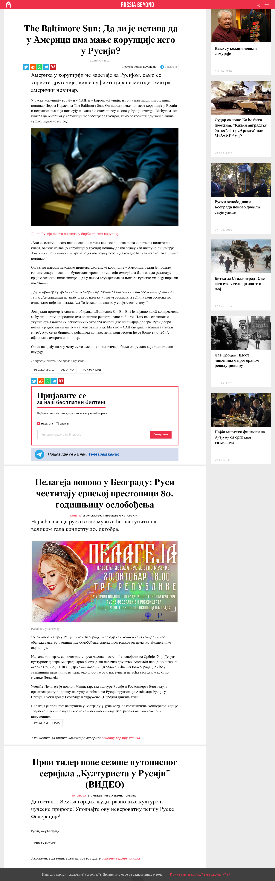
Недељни (47, 423)
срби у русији (45, 843)
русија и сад (44, 369)
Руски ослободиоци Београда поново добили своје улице (237, 207)
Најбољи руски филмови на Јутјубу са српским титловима (240, 437)
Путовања (79, 795)
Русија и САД (91, 369)
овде (124, 874)
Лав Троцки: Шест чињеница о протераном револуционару (237, 360)
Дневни (64, 423)
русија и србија (47, 723)
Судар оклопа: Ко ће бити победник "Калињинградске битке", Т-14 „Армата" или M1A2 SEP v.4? (241, 128)
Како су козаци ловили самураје (236, 51)
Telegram (171, 66)
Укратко (67, 369)
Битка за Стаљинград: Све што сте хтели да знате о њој (240, 284)
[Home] (8, 4)
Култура (75, 515)
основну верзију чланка (120, 738)
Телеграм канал (103, 454)
